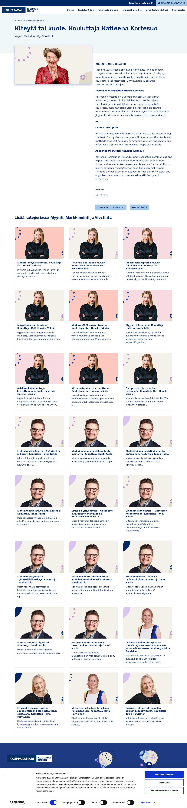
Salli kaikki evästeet (164, 774)
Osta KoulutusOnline (110, 207)
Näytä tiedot (145, 802)
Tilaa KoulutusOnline (140, 3)
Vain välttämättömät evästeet (164, 790)
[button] (111, 206)
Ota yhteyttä (139, 207)
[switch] (81, 802)
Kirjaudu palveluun (171, 3)
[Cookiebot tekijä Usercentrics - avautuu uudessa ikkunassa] (18, 803)
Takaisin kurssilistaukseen (30, 20)
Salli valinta (164, 783)
